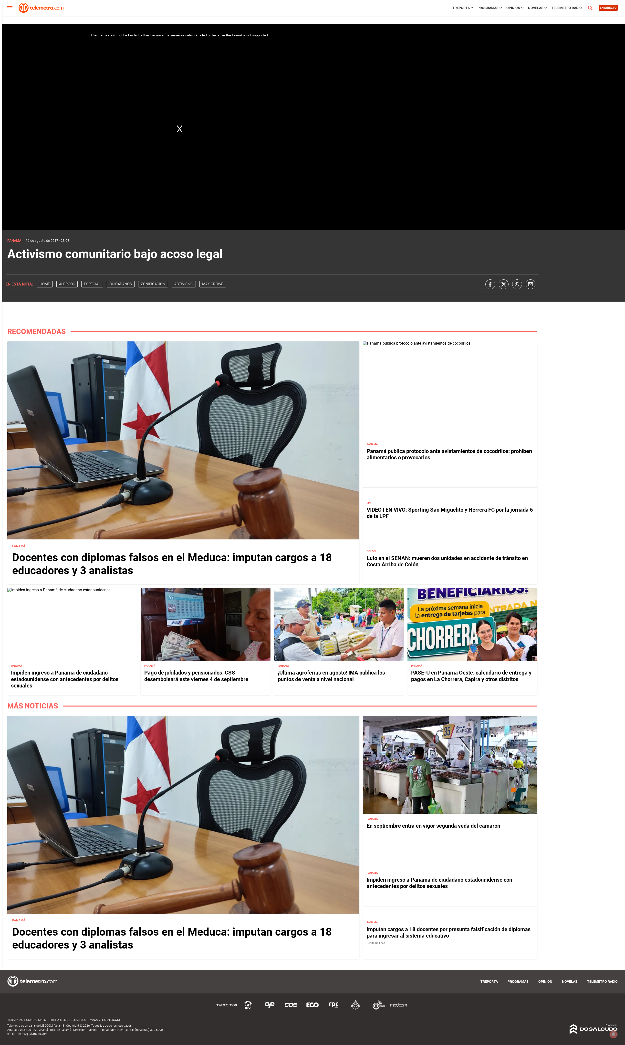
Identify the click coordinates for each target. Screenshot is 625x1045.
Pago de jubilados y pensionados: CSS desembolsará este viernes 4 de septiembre (196, 676)
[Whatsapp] (517, 284)
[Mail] (530, 284)
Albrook (67, 284)
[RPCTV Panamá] (248, 1008)
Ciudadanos (120, 284)
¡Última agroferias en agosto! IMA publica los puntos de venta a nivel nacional (331, 676)
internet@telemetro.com (32, 1033)
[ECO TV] (312, 1008)
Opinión (513, 8)
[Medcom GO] (226, 1008)
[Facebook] (490, 284)
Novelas (535, 8)
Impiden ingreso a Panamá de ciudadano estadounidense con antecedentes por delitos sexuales (64, 679)
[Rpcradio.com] (334, 1008)
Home (45, 284)
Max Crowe (212, 284)
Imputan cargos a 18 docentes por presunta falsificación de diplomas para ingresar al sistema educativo (449, 932)
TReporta (461, 8)
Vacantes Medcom (105, 1020)
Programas (488, 8)
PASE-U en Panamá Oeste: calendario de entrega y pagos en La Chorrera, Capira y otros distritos (471, 676)
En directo (608, 8)
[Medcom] (398, 1008)
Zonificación (153, 284)
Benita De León (376, 943)
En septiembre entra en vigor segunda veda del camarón (433, 826)
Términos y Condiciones (26, 1020)
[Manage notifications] (613, 1034)
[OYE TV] (269, 1008)
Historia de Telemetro (68, 1020)
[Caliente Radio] (355, 1008)
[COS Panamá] (291, 1008)
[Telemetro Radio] (377, 1008)
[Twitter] (503, 284)
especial (92, 284)
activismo (183, 284)
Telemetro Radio (566, 8)
